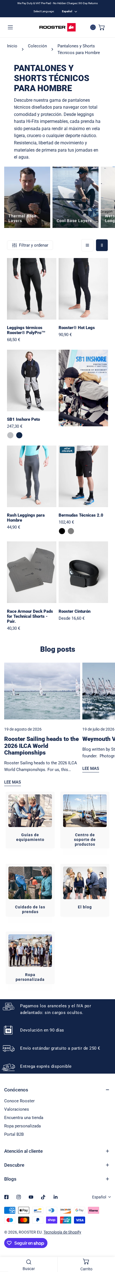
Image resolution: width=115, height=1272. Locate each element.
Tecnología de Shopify (62, 1232)
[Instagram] (19, 1197)
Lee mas (12, 782)
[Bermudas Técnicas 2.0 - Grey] (71, 531)
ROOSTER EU (30, 1232)
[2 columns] (102, 245)
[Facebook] (6, 1197)
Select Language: (43, 11)
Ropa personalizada (22, 1125)
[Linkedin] (55, 1197)
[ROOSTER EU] (57, 27)
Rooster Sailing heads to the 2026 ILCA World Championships (41, 746)
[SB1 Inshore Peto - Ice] (10, 435)
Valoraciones (16, 1109)
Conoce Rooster (19, 1100)
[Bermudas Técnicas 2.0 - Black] (62, 531)
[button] (102, 27)
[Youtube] (31, 1197)
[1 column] (87, 245)
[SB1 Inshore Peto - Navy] (19, 435)
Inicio (12, 45)
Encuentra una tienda (23, 1117)
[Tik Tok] (43, 1197)
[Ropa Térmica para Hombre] (27, 197)
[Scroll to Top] (105, 1242)
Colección (37, 45)
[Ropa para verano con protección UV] (75, 197)
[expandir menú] (10, 27)
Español (67, 11)
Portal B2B (14, 1134)
